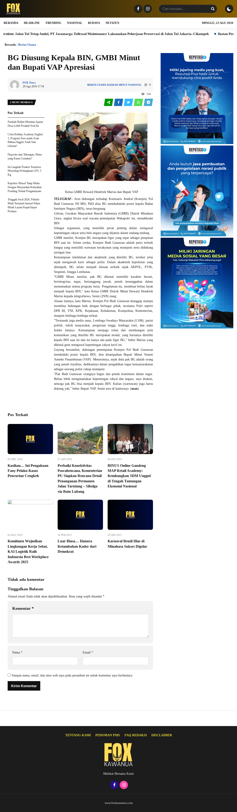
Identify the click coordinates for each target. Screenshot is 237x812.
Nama (17, 652)
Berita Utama (27, 44)
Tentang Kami (78, 735)
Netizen (112, 23)
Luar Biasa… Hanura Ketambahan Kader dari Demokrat (77, 546)
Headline (32, 23)
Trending (53, 23)
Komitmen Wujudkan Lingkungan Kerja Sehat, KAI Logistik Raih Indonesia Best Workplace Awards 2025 (28, 551)
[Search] (212, 9)
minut (123, 84)
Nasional (74, 23)
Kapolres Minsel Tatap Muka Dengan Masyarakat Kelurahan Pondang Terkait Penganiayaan (25, 187)
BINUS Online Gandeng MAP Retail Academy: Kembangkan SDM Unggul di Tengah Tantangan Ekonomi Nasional (129, 476)
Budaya (94, 23)
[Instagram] (147, 9)
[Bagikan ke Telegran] (148, 102)
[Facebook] (137, 9)
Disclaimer (161, 735)
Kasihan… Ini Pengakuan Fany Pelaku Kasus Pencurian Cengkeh (28, 471)
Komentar (23, 608)
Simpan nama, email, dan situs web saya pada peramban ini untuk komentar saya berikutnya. (72, 675)
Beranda (11, 23)
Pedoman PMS (107, 735)
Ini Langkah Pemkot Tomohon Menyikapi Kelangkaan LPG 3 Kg (24, 171)
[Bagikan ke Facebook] (119, 102)
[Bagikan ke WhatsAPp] (139, 102)
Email (88, 652)
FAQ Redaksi (136, 735)
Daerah (112, 84)
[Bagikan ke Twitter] (129, 102)
